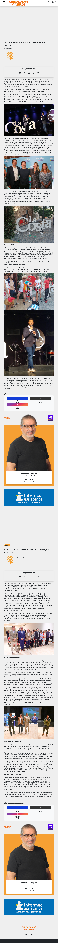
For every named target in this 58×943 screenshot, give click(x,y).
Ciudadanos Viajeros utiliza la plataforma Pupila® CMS (29, 941)
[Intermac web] (29, 497)
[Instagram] (17, 405)
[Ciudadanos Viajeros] (18, 3)
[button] (20, 73)
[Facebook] (17, 398)
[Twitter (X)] (40, 398)
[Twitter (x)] (29, 934)
